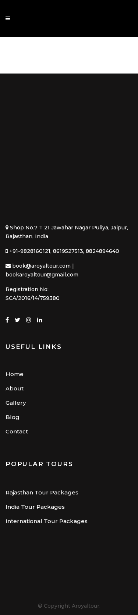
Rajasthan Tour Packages (42, 492)
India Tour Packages (35, 506)
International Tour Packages (47, 521)
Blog (13, 417)
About (15, 388)
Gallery (16, 402)
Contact (17, 431)
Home (15, 374)
